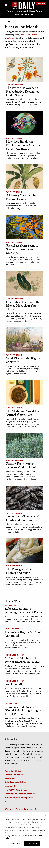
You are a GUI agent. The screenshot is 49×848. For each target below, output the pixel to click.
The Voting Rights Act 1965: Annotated (23, 634)
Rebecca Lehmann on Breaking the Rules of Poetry (23, 611)
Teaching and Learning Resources (20, 793)
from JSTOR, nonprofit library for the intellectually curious (24, 13)
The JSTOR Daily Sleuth (16, 789)
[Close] (46, 815)
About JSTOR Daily (13, 770)
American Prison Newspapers (19, 797)
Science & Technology (14, 655)
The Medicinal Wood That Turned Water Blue (23, 413)
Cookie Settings (16, 843)
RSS (6, 801)
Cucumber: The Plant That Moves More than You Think (23, 306)
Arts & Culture (11, 605)
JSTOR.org (8, 809)
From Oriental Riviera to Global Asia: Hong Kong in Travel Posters (23, 711)
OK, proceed (32, 843)
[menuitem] (41, 3)
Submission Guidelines (15, 782)
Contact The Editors (14, 774)
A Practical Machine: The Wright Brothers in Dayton (23, 660)
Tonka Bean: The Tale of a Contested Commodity (23, 518)
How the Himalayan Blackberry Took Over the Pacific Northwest (23, 145)
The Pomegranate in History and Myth (19, 571)
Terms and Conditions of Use (26, 809)
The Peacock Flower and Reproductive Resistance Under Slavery (22, 92)
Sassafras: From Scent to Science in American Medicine (22, 249)
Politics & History (12, 629)
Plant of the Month (14, 84)
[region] (24, 830)
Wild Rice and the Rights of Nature (23, 360)
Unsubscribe (11, 786)
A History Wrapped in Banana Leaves (21, 197)
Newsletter (41, 4)
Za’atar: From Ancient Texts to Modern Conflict (23, 466)
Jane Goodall (13, 685)
